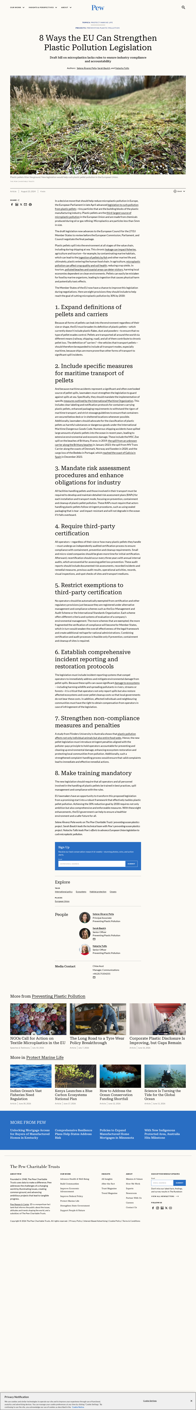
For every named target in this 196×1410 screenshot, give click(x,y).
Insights (106, 1174)
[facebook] (12, 204)
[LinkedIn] (162, 1208)
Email (60, 859)
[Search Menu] (183, 7)
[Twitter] (166, 1208)
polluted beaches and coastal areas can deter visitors (94, 269)
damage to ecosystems (127, 682)
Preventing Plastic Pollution (58, 996)
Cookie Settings (150, 1401)
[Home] (35, 1166)
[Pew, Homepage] (98, 7)
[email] (25, 204)
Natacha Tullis (100, 946)
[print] (30, 204)
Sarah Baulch (99, 928)
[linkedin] (17, 204)
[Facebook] (153, 1208)
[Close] (191, 1401)
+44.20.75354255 (101, 973)
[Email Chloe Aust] (94, 977)
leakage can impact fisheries (120, 249)
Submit (131, 864)
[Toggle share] (184, 197)
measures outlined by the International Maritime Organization (98, 400)
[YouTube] (170, 1208)
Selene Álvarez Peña (103, 914)
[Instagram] (157, 1208)
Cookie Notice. (78, 1407)
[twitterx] (21, 204)
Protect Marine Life (45, 1057)
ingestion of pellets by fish (93, 257)
